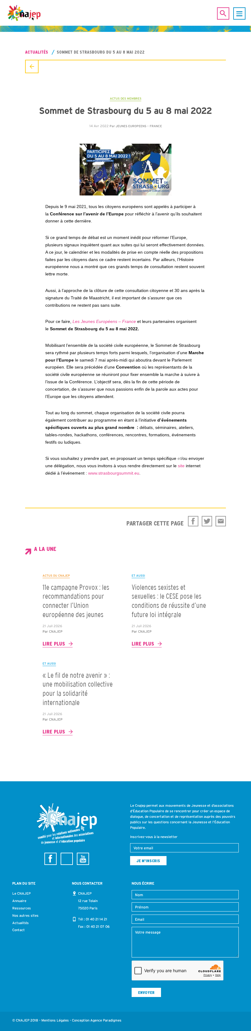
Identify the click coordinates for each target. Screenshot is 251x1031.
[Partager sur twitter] (207, 521)
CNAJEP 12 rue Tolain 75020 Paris (88, 901)
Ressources (21, 908)
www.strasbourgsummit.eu (113, 473)
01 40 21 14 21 (96, 919)
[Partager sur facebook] (193, 521)
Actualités (36, 52)
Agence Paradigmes (106, 1020)
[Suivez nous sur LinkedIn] (67, 859)
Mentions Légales (55, 1020)
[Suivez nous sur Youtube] (83, 859)
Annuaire (19, 901)
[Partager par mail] (220, 521)
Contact (18, 930)
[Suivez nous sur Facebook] (50, 859)
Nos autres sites (25, 915)
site (181, 465)
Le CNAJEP (21, 893)
